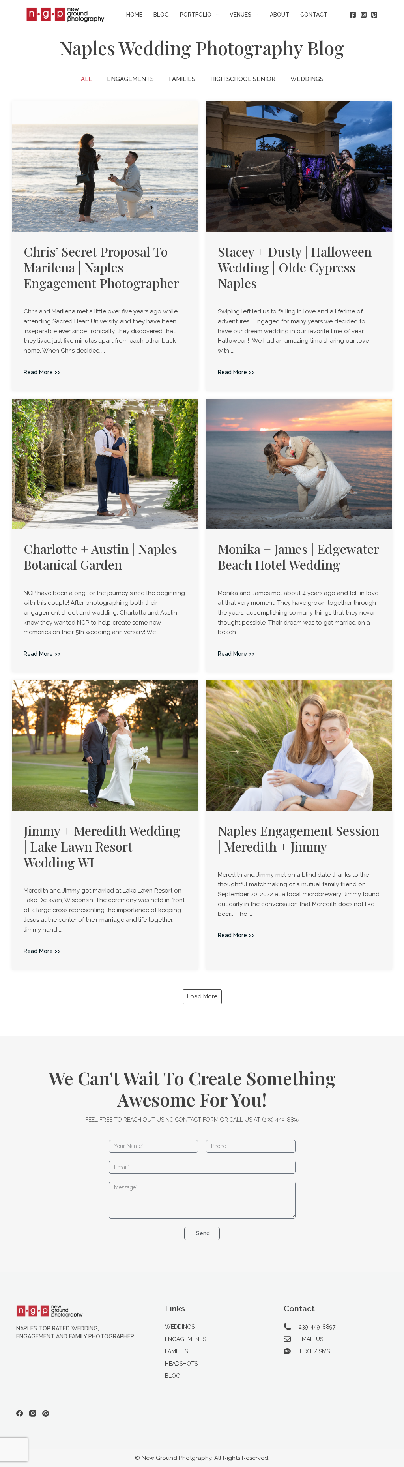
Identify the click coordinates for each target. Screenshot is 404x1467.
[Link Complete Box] (105, 246)
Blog (172, 1376)
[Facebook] (353, 15)
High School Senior (242, 79)
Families (182, 79)
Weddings (307, 79)
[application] (215, 15)
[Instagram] (363, 15)
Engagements (130, 79)
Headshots (181, 1363)
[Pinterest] (374, 15)
